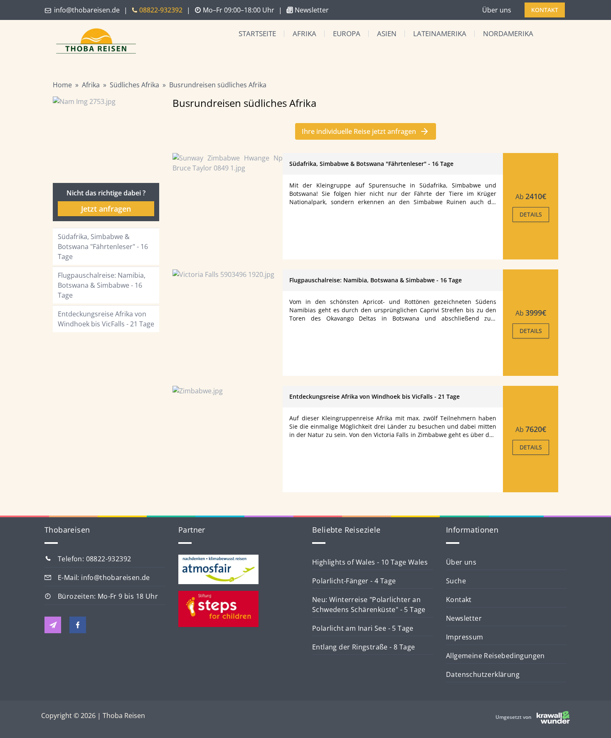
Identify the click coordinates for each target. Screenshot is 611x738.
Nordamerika (508, 33)
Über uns (496, 10)
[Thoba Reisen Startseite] (92, 41)
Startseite (257, 33)
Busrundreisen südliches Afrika (217, 84)
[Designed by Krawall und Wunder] (553, 717)
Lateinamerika (439, 33)
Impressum (464, 637)
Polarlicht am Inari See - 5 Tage (363, 628)
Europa (346, 33)
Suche (456, 580)
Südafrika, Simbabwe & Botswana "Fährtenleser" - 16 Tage (103, 246)
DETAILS (531, 214)
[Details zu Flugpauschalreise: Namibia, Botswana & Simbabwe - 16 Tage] (227, 322)
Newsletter (464, 618)
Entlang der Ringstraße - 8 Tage (363, 647)
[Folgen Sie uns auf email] (52, 625)
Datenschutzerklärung (483, 674)
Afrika (304, 33)
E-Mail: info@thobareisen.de (104, 577)
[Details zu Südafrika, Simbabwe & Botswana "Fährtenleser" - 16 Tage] (227, 206)
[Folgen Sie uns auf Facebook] (77, 625)
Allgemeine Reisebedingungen (495, 655)
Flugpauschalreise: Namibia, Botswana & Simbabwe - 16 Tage (101, 285)
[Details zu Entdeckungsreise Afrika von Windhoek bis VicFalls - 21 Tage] (227, 439)
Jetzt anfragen (106, 209)
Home (62, 84)
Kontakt (459, 599)
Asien (387, 33)
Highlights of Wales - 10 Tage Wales (370, 562)
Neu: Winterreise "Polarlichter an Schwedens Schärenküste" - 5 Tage (369, 604)
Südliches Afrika (134, 84)
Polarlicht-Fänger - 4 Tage (354, 580)
